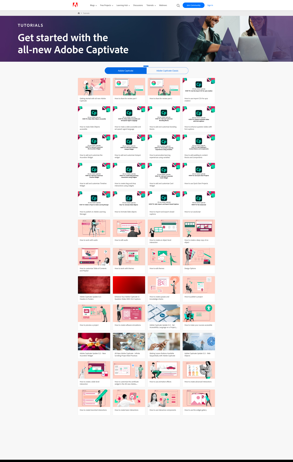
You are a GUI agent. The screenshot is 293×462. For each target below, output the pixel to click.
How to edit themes (157, 268)
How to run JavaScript (192, 212)
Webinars (163, 5)
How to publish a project (193, 297)
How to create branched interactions (93, 410)
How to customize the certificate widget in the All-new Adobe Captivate (127, 383)
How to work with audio (89, 240)
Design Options (190, 268)
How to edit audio (121, 240)
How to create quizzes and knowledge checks (159, 298)
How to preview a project (89, 325)
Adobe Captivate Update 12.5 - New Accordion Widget (93, 354)
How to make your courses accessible (198, 325)
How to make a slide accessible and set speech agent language (128, 128)
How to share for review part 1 (126, 98)
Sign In (210, 5)
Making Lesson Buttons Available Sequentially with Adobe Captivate (162, 354)
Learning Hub (122, 5)
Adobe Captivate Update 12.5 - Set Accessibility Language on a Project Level (163, 327)
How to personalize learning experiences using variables (160, 156)
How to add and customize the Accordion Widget (91, 156)
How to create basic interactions (126, 410)
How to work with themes (124, 268)
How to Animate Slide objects (126, 212)
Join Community (193, 5)
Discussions (138, 5)
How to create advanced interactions (198, 381)
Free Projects (105, 5)
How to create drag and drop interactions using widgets (125, 184)
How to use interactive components (163, 410)
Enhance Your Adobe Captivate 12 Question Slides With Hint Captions (128, 298)
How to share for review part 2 (161, 98)
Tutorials (150, 5)
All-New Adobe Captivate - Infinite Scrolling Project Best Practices (127, 354)
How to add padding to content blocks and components (196, 156)
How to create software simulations (128, 325)
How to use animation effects (160, 381)
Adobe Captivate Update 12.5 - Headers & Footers (91, 298)
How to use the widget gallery (195, 410)
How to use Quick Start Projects (196, 183)
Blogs (92, 5)
